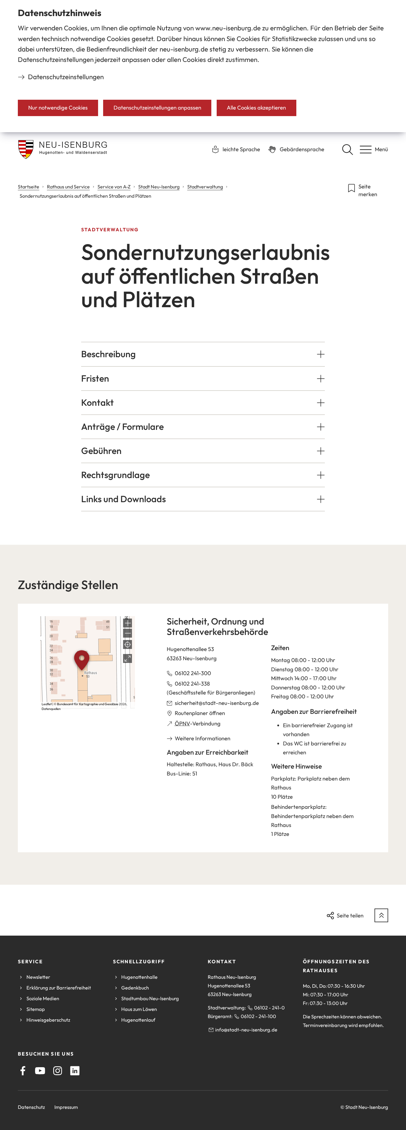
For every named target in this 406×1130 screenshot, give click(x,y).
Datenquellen (51, 709)
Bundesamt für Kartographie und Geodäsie (87, 704)
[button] (203, 354)
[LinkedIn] (75, 1071)
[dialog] (203, 66)
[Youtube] (40, 1071)
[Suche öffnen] (347, 149)
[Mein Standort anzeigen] (127, 644)
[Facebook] (23, 1071)
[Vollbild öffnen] (127, 658)
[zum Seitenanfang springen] (381, 915)
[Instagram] (58, 1071)
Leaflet (47, 704)
